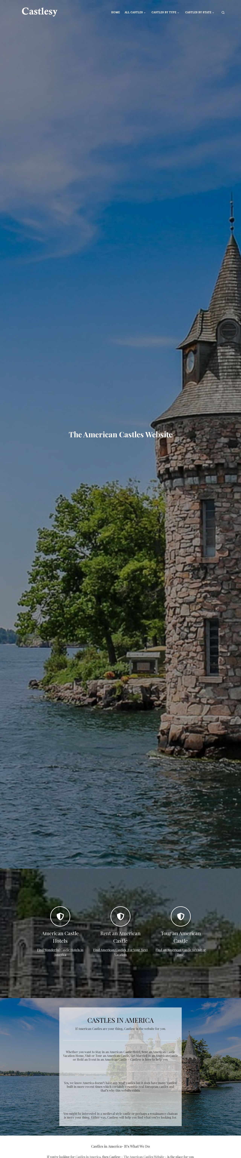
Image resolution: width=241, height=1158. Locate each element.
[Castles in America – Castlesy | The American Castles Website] (39, 11)
